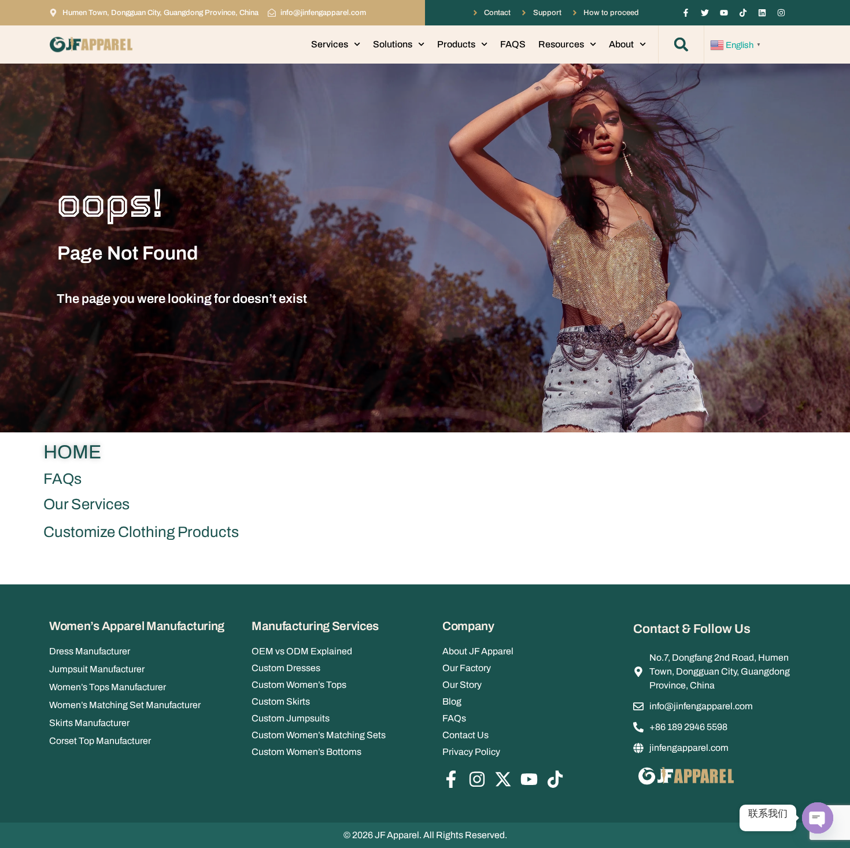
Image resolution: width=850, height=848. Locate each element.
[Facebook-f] (686, 13)
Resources (561, 44)
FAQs (62, 479)
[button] (681, 44)
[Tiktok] (743, 13)
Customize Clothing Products (141, 532)
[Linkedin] (762, 13)
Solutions (392, 44)
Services (329, 44)
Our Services (86, 504)
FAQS (513, 44)
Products (456, 44)
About (621, 44)
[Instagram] (781, 13)
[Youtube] (724, 13)
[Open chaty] (817, 818)
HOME (72, 452)
